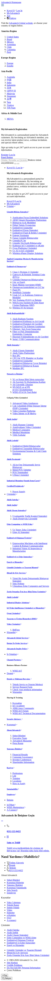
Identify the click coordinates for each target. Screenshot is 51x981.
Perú (9, 52)
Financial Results (20, 754)
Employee (11, 794)
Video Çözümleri (13, 624)
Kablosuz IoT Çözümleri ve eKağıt (28, 245)
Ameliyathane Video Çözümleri (26, 427)
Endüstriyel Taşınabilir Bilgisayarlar (28, 448)
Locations (16, 781)
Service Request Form (22, 687)
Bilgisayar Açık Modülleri (24, 222)
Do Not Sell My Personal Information (24, 968)
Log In (19, 10)
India (9, 82)
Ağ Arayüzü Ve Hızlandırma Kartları (28, 382)
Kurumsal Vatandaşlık (16, 887)
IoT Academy (18, 706)
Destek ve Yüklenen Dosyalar (18, 679)
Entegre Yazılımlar (20, 235)
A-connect (11, 920)
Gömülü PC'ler (19, 240)
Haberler (11, 912)
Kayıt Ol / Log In (14, 167)
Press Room (17, 743)
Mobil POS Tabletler (21, 470)
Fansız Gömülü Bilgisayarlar (25, 238)
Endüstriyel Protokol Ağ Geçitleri (27, 324)
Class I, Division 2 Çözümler (25, 272)
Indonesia (11, 85)
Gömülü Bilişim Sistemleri (17, 212)
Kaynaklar (17, 703)
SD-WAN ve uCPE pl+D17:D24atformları (22, 388)
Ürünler (10, 206)
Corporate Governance (22, 757)
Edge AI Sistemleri (20, 532)
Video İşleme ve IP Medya (24, 413)
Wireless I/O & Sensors (22, 308)
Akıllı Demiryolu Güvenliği (24, 518)
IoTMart (10, 805)
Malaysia (11, 93)
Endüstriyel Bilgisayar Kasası (25, 366)
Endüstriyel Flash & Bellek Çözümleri (29, 233)
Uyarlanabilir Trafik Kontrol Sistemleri (29, 516)
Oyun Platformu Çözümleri (24, 248)
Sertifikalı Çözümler (21, 292)
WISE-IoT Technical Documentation (28, 713)
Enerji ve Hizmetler (15, 562)
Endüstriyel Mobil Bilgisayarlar (26, 446)
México (10, 42)
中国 (9, 79)
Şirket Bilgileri (19, 735)
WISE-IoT (17, 671)
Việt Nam (11, 108)
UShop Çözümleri (20, 475)
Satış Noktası (18, 583)
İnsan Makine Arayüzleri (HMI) (26, 285)
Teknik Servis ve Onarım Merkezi (27, 684)
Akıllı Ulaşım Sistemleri (23, 350)
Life (14, 776)
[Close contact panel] (2, 821)
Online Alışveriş (16, 862)
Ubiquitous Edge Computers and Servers (30, 586)
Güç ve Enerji (18, 282)
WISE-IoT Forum (20, 711)
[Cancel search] (18, 163)
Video (9, 910)
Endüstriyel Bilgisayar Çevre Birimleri (29, 363)
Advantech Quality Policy (17, 649)
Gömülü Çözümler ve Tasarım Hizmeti (22, 567)
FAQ (9, 918)
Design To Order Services (17, 643)
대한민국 (11, 91)
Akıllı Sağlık (12, 419)
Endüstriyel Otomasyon (16, 266)
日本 (9, 88)
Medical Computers (21, 430)
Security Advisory (14, 719)
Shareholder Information (23, 762)
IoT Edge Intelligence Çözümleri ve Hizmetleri (25, 608)
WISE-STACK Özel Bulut (24, 392)
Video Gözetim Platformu (23, 411)
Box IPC (16, 355)
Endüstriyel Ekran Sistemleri (25, 230)
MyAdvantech (13, 13)
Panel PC (16, 290)
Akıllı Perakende (13, 459)
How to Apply (18, 783)
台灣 (9, 99)
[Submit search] (15, 163)
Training (16, 778)
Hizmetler (11, 632)
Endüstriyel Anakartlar (22, 228)
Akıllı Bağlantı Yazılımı (22, 319)
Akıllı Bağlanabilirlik (15, 313)
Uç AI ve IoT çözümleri (23, 251)
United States (13, 37)
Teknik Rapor (13, 905)
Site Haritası (12, 962)
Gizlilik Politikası (14, 965)
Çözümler (11, 494)
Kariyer (10, 768)
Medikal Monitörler (21, 432)
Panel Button (7, 157)
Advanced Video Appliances (25, 403)
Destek (10, 673)
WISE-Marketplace (15, 807)
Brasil (9, 39)
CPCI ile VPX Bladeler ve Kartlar (27, 358)
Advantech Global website (21, 23)
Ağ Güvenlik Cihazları (22, 384)
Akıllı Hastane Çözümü (23, 425)
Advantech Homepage (11, 2)
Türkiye (12, 18)
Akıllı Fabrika (12, 500)
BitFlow (16, 630)
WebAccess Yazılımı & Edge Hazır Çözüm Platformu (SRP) (28, 303)
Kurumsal (11, 724)
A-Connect (12, 810)
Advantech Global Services (17, 638)
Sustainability (12, 789)
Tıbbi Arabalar (19, 435)
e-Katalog (11, 915)
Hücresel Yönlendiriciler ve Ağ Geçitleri (30, 337)
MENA (10, 119)
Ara (8, 15)
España (10, 66)
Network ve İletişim (14, 374)
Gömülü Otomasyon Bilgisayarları (27, 279)
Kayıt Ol (11, 10)
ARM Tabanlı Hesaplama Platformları (29, 220)
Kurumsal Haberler (15, 882)
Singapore (11, 96)
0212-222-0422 (16, 870)
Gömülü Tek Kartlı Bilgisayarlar (26, 243)
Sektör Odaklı (13, 907)
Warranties (17, 692)
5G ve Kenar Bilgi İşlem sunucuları (28, 379)
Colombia (11, 49)
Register (4, 155)
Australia (11, 77)
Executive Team (19, 738)
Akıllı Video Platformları (23, 353)
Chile (9, 47)
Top (5, 975)
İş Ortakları (12, 654)
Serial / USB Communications (26, 339)
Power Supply (18, 491)
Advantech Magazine (22, 741)
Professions (17, 773)
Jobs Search (12, 890)
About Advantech (13, 730)
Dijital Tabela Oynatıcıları (24, 225)
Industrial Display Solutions (18, 602)
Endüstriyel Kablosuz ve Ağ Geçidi (28, 321)
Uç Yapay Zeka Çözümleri (24, 530)
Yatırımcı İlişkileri (14, 749)
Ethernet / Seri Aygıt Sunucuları (26, 329)
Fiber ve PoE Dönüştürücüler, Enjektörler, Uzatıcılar (25, 332)
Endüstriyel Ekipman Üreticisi (19, 538)
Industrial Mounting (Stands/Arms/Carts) (23, 481)
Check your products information (27, 689)
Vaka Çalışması (14, 902)
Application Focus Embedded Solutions (30, 217)
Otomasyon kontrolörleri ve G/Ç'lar (28, 287)
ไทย (9, 102)
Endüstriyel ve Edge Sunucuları (19, 557)
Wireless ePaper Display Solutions (27, 253)
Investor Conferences (21, 759)
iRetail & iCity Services (16, 573)
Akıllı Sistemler (13, 345)
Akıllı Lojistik (12, 440)
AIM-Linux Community (23, 708)
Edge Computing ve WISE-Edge (19, 524)
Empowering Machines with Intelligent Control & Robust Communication (29, 544)
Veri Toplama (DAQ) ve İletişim (26, 300)
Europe (10, 63)
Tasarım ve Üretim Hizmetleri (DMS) (22, 619)
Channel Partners (14, 660)
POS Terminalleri (20, 472)
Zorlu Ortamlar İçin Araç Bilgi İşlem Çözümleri (26, 592)
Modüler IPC (18, 368)
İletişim (10, 800)
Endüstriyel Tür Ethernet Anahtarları (28, 326)
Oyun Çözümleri (13, 613)
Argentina (11, 44)
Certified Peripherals (15, 486)
